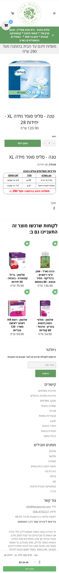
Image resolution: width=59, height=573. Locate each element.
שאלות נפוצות (48, 406)
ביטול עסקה (50, 436)
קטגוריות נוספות (47, 415)
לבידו (53, 491)
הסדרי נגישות (49, 426)
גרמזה (53, 476)
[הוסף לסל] (26, 243)
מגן (54, 481)
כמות (54, 136)
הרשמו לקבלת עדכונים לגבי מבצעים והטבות (32, 357)
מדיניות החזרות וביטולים (43, 395)
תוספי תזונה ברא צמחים (43, 466)
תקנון (53, 421)
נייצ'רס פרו (50, 471)
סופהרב (52, 461)
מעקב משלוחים (48, 400)
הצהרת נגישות (48, 431)
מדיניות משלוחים (47, 390)
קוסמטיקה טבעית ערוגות (43, 486)
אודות (53, 411)
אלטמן (52, 451)
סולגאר (52, 456)
